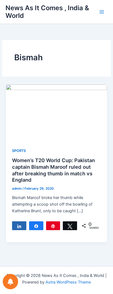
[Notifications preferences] (10, 281)
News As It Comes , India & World (47, 12)
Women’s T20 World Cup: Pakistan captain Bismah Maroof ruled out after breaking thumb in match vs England (53, 170)
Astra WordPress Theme (68, 282)
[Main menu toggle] (102, 12)
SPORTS (19, 151)
